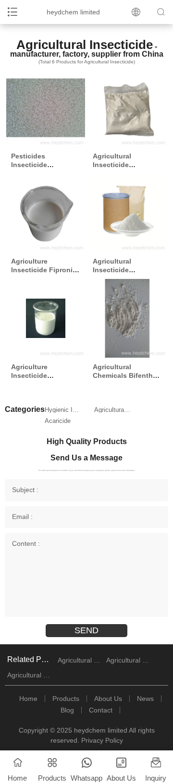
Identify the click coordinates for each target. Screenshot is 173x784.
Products (65, 698)
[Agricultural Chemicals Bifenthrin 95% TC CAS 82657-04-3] (127, 318)
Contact (100, 710)
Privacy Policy (102, 740)
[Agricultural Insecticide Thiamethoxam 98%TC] (127, 213)
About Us (108, 698)
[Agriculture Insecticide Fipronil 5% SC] (45, 213)
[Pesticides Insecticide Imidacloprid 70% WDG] (45, 108)
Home (28, 698)
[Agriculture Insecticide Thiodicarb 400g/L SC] (45, 318)
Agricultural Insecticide (112, 410)
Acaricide (58, 421)
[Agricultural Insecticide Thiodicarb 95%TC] (127, 108)
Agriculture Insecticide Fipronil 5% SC (42, 269)
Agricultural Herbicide (79, 660)
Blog (67, 710)
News (145, 698)
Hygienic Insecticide (63, 410)
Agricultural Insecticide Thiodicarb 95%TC (123, 164)
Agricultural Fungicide (128, 660)
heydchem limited (73, 12)
